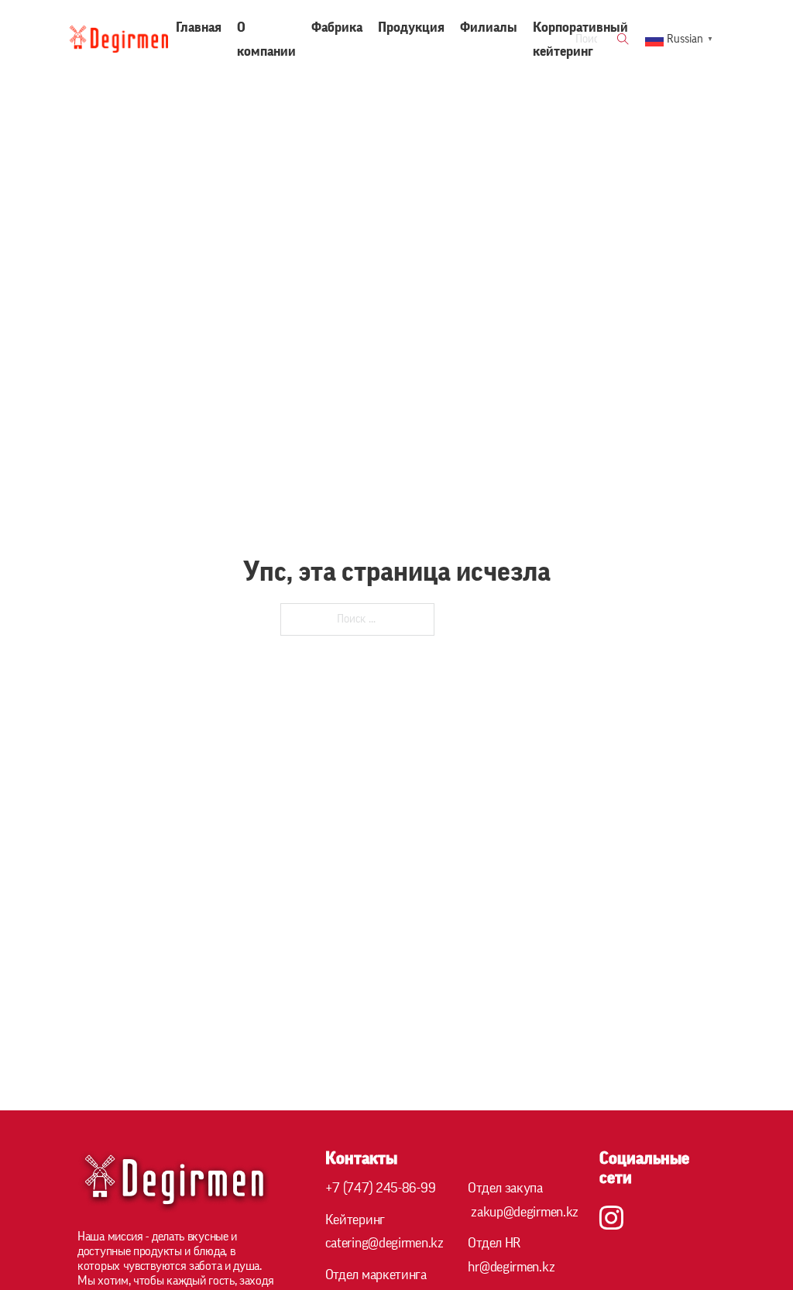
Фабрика (336, 27)
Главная (198, 27)
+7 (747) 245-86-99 (380, 1188)
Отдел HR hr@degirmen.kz (511, 1255)
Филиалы (488, 27)
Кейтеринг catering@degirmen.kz (384, 1232)
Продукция (411, 27)
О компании (266, 39)
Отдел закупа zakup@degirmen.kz (523, 1200)
